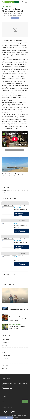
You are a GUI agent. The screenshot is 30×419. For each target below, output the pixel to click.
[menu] (26, 2)
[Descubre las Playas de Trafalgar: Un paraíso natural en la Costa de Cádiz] (15, 164)
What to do (4, 368)
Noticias (12, 314)
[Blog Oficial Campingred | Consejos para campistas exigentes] (10, 2)
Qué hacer (4, 362)
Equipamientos (5, 342)
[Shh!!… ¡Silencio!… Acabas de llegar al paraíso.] (5, 308)
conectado (16, 190)
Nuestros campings (9, 295)
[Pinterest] (6, 411)
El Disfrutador (7, 6)
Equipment (4, 346)
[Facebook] (3, 411)
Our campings (5, 358)
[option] (15, 167)
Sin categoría (5, 365)
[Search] (22, 2)
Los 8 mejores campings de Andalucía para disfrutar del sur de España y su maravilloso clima (14, 299)
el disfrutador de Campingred (12, 15)
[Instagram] (10, 411)
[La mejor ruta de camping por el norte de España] (5, 327)
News (3, 349)
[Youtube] (13, 411)
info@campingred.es (7, 388)
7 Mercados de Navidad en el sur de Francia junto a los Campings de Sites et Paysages (18, 318)
